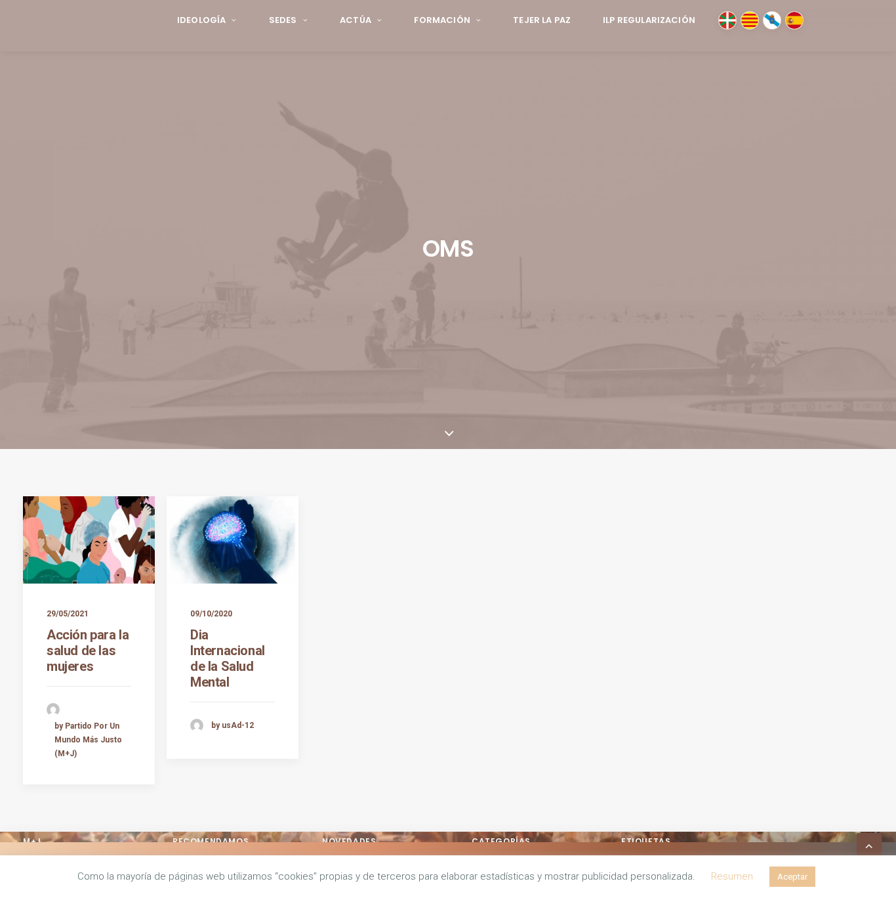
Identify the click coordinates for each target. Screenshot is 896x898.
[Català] (750, 20)
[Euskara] (727, 20)
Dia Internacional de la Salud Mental (227, 658)
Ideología (201, 20)
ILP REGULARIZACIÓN (649, 20)
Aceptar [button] (792, 877)
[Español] (794, 20)
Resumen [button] (732, 876)
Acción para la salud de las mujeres (88, 650)
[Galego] (772, 20)
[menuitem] (207, 21)
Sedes (283, 20)
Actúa (355, 20)
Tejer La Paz (542, 20)
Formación (442, 20)
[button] (89, 540)
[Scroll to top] (869, 844)
